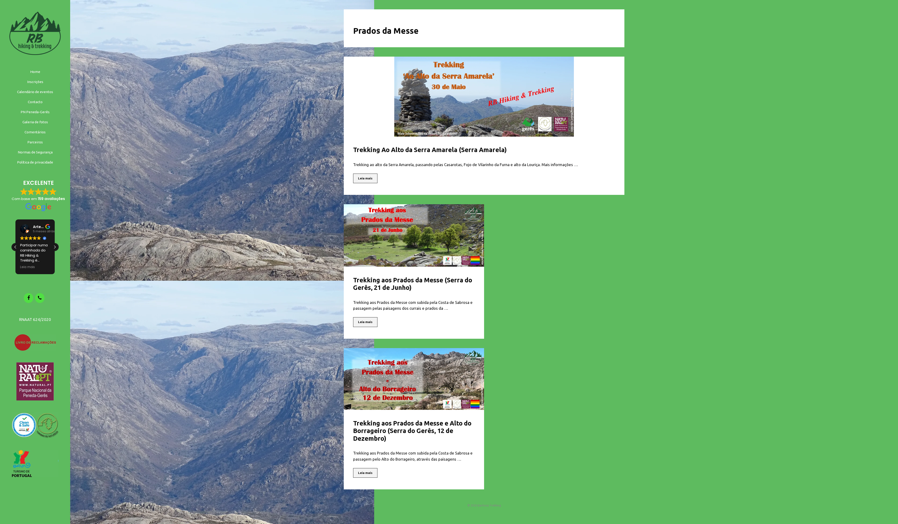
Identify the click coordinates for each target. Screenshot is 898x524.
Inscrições (35, 82)
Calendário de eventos (35, 92)
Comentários (35, 132)
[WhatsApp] (39, 298)
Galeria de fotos (35, 122)
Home (35, 72)
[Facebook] (28, 298)
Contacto (35, 102)
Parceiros (35, 142)
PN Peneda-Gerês (35, 112)
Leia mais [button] (27, 267)
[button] (54, 247)
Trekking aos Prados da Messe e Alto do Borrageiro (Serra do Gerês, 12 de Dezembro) (412, 431)
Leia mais (365, 178)
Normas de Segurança (35, 152)
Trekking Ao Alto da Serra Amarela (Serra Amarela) (430, 149)
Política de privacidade (35, 162)
